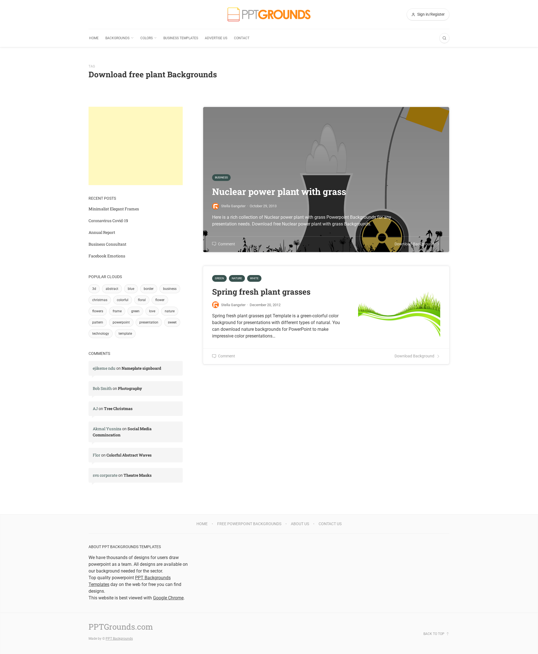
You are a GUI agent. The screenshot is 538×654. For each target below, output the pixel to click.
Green (219, 278)
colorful (122, 300)
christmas (99, 300)
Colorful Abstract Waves (129, 455)
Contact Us (330, 524)
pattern (97, 322)
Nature (237, 278)
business (170, 289)
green (135, 311)
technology (100, 334)
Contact (241, 38)
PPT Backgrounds (119, 639)
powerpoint (121, 322)
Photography (130, 388)
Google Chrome (168, 598)
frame (117, 311)
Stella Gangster (233, 305)
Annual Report (102, 232)
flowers (97, 311)
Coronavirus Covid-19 (108, 220)
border (149, 289)
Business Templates (180, 38)
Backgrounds (117, 38)
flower (159, 300)
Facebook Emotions (107, 256)
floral (142, 300)
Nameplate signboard (141, 368)
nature (170, 311)
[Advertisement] (136, 146)
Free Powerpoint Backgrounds (249, 524)
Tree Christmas (118, 408)
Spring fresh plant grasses (261, 292)
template (125, 334)
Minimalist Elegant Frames (114, 208)
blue (131, 289)
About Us (300, 524)
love (152, 311)
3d (94, 289)
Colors (146, 38)
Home (94, 38)
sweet (172, 322)
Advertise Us (216, 38)
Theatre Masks (138, 475)
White (254, 278)
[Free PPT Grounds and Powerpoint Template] (269, 14)
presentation (148, 322)
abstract (112, 289)
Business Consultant (107, 244)
